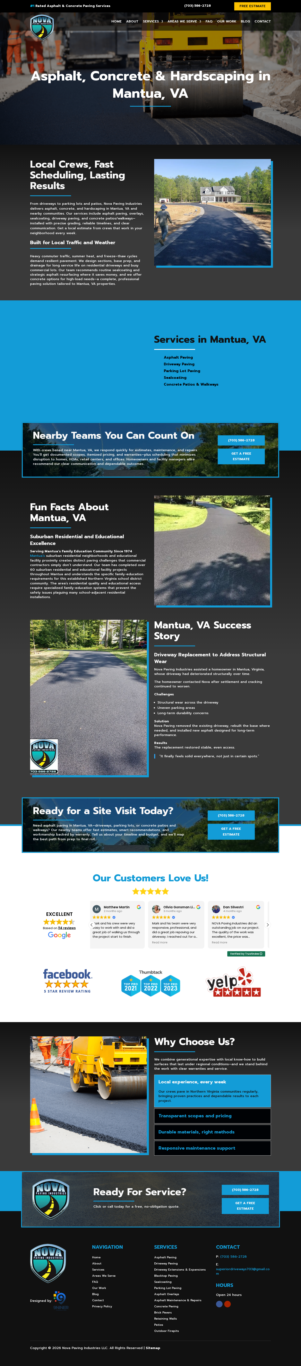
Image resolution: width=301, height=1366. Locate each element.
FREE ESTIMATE (253, 6)
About (132, 21)
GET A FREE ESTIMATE (241, 456)
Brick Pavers (163, 1313)
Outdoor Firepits (166, 1331)
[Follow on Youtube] (227, 1304)
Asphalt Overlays (166, 1294)
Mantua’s (37, 555)
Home (116, 21)
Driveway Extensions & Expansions (180, 1270)
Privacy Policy (102, 1307)
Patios (158, 1325)
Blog (245, 21)
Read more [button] (103, 942)
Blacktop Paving (166, 1276)
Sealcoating (163, 1282)
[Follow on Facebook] (219, 1304)
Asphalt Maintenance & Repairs (177, 1300)
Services (151, 21)
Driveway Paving (166, 1264)
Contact (263, 21)
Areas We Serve (182, 21)
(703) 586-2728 (197, 5)
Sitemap (153, 1348)
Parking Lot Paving (167, 1288)
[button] (268, 925)
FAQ (209, 21)
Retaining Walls (165, 1319)
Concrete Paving (166, 1307)
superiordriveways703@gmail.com (243, 1271)
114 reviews (67, 928)
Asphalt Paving (165, 1258)
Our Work (226, 21)
